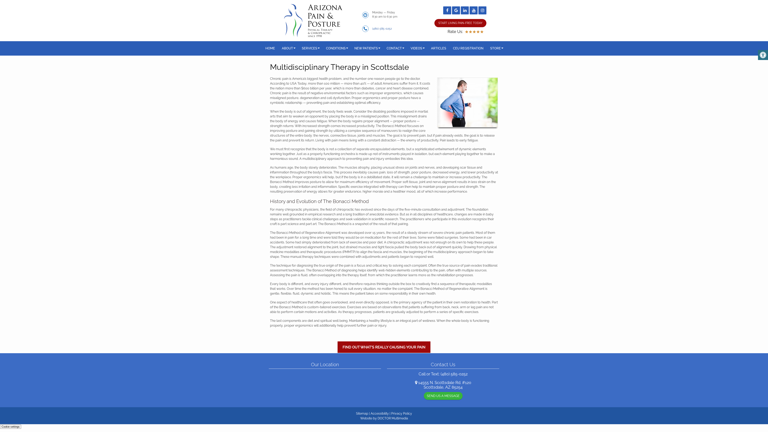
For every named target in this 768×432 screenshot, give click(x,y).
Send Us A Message (443, 396)
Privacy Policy (401, 413)
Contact (394, 48)
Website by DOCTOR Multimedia (384, 418)
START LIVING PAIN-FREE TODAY (460, 23)
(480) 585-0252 (382, 28)
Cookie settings (11, 426)
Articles (438, 48)
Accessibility (380, 413)
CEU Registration (468, 48)
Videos (416, 48)
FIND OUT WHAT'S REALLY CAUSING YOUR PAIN (384, 347)
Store (495, 48)
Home (270, 48)
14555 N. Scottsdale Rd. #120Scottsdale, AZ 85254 (444, 385)
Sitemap (362, 413)
